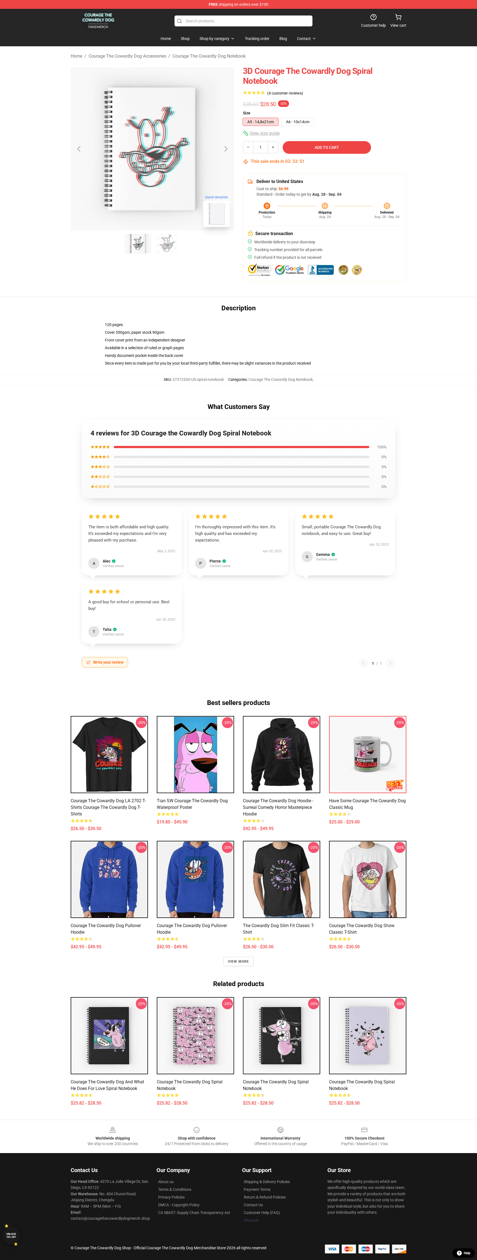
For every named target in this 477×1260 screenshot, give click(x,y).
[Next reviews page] (390, 663)
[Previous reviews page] (364, 663)
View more (238, 961)
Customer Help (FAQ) (262, 1212)
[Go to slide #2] (166, 244)
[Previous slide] (79, 149)
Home (76, 56)
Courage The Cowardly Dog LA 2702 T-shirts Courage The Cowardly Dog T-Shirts (108, 807)
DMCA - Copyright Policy (179, 1205)
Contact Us (253, 1205)
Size (246, 113)
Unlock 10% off (11, 1236)
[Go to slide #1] (138, 244)
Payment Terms (257, 1189)
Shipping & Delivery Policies (267, 1182)
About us (166, 1182)
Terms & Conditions (174, 1189)
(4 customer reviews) (285, 93)
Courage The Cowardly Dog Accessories (127, 56)
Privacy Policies (171, 1197)
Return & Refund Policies (265, 1197)
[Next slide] (225, 149)
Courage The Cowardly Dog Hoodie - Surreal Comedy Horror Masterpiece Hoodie (278, 807)
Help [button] (467, 1253)
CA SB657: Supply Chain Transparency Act (194, 1212)
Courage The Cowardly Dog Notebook (209, 56)
